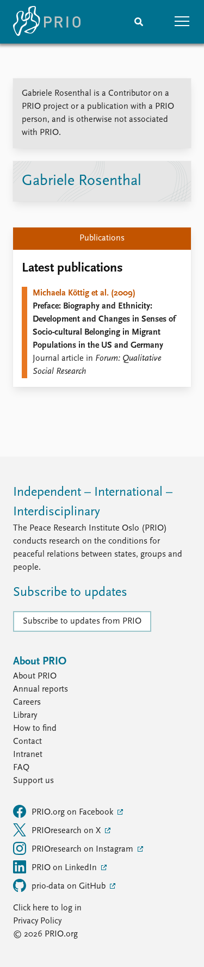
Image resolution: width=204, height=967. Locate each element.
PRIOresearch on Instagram (83, 849)
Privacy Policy (37, 921)
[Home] (47, 21)
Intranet (27, 754)
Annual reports (40, 689)
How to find (35, 728)
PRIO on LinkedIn (65, 868)
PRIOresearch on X (67, 831)
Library (25, 715)
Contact (27, 741)
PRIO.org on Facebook (73, 812)
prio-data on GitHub (70, 886)
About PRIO (35, 676)
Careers (27, 702)
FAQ (21, 767)
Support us (33, 781)
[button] (182, 22)
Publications (102, 238)
